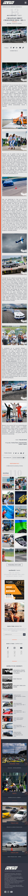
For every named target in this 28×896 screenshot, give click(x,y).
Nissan (15, 576)
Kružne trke (14, 764)
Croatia (17, 573)
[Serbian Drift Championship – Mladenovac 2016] (7, 733)
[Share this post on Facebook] (11, 48)
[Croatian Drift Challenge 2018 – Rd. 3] (7, 704)
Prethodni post (14, 463)
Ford (23, 574)
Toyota (20, 576)
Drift (20, 15)
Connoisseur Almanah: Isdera (14, 466)
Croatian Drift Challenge (10, 574)
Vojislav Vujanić (17, 23)
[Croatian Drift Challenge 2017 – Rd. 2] (7, 711)
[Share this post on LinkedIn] (23, 48)
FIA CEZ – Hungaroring (14, 767)
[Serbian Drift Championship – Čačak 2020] (7, 696)
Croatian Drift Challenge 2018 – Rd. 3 (19, 704)
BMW (10, 573)
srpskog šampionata (11, 361)
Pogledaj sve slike (14, 565)
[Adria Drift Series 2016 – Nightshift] (7, 719)
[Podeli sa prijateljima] (20, 48)
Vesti (14, 793)
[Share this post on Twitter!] (14, 48)
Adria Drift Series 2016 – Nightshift (18, 718)
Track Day (14, 823)
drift (19, 574)
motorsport (9, 576)
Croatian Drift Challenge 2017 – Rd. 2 (19, 711)
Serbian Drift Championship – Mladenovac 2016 (18, 734)
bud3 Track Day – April (14, 856)
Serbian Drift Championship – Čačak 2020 (19, 696)
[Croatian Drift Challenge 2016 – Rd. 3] (7, 726)
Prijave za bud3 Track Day (14, 827)
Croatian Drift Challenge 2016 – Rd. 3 (19, 726)
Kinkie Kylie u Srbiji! (14, 797)
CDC (13, 573)
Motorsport (12, 15)
